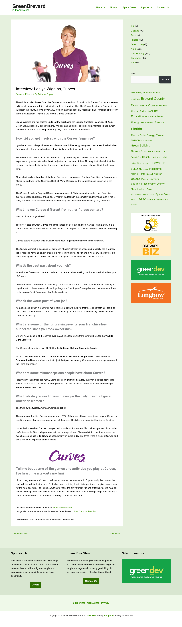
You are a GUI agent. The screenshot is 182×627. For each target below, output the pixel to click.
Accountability (136, 93)
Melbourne (155, 168)
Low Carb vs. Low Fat (85, 511)
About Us (100, 7)
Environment (147, 122)
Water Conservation (157, 199)
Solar (149, 189)
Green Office (136, 157)
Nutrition (158, 174)
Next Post (116, 533)
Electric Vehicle (154, 116)
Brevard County (153, 99)
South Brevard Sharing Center (142, 195)
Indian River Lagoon (139, 163)
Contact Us (163, 7)
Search (134, 73)
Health (146, 156)
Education (137, 116)
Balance (20, 94)
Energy (135, 122)
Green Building (140, 145)
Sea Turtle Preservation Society (148, 183)
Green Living (137, 44)
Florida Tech (136, 140)
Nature (134, 49)
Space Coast (129, 7)
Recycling (154, 179)
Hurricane (155, 157)
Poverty (144, 179)
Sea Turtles (138, 189)
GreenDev (91, 615)
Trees (133, 200)
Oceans (135, 178)
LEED (134, 168)
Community (139, 105)
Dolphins (143, 111)
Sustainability (137, 53)
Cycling (134, 111)
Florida (136, 129)
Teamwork (136, 58)
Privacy (105, 603)
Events (159, 122)
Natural (149, 174)
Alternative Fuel (152, 92)
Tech (133, 62)
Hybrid (165, 157)
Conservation (157, 105)
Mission (114, 7)
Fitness (29, 94)
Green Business (142, 151)
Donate (35, 584)
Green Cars (160, 151)
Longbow (109, 615)
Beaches (135, 99)
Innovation (157, 163)
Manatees (143, 169)
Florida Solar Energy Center (147, 135)
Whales (134, 205)
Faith (133, 35)
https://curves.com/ (62, 507)
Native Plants (138, 174)
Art (132, 26)
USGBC (141, 199)
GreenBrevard (29, 6)
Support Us (146, 7)
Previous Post (19, 533)
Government (147, 140)
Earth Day (153, 111)
